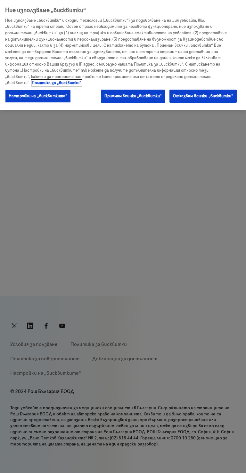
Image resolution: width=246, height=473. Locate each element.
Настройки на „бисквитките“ (38, 96)
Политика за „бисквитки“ (56, 83)
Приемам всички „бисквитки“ (133, 96)
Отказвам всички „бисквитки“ (203, 96)
